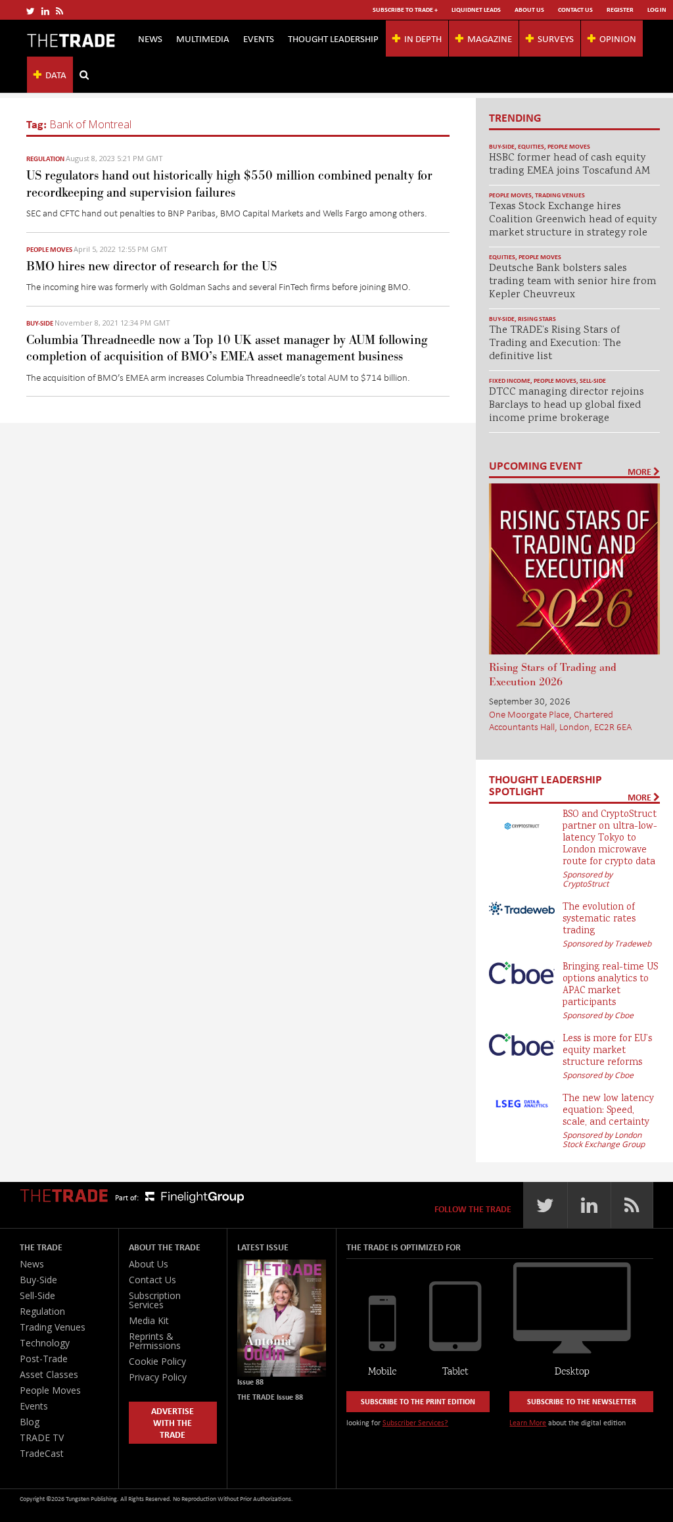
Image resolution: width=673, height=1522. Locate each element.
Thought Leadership (333, 38)
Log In (656, 9)
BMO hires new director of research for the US (151, 266)
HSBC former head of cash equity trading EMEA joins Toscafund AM (569, 165)
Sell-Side (593, 380)
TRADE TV (42, 1437)
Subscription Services (155, 1300)
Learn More (527, 1422)
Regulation (45, 158)
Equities (531, 146)
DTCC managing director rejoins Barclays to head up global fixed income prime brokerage (566, 405)
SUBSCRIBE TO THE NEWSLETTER (581, 1401)
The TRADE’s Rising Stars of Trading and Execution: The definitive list (555, 343)
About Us (529, 9)
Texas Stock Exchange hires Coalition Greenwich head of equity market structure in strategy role (573, 220)
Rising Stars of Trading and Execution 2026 (552, 674)
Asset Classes (49, 1374)
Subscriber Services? (415, 1422)
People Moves (49, 249)
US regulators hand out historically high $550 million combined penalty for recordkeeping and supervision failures (229, 184)
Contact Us (575, 9)
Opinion (617, 38)
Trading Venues (560, 195)
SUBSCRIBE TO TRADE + (405, 9)
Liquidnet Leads (476, 9)
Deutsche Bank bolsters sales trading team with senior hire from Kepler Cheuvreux (573, 282)
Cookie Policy (157, 1361)
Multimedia (202, 38)
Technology (45, 1343)
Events (258, 38)
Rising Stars (537, 318)
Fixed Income (509, 380)
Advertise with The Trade (172, 1422)
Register (620, 9)
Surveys (556, 38)
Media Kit (149, 1320)
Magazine (489, 38)
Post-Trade (44, 1358)
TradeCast (42, 1453)
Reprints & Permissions (155, 1341)
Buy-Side (39, 323)
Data (55, 74)
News (150, 38)
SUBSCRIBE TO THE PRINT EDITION (418, 1401)
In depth (423, 38)
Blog (29, 1421)
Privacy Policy (158, 1377)
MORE (640, 471)
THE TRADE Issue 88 (270, 1397)
